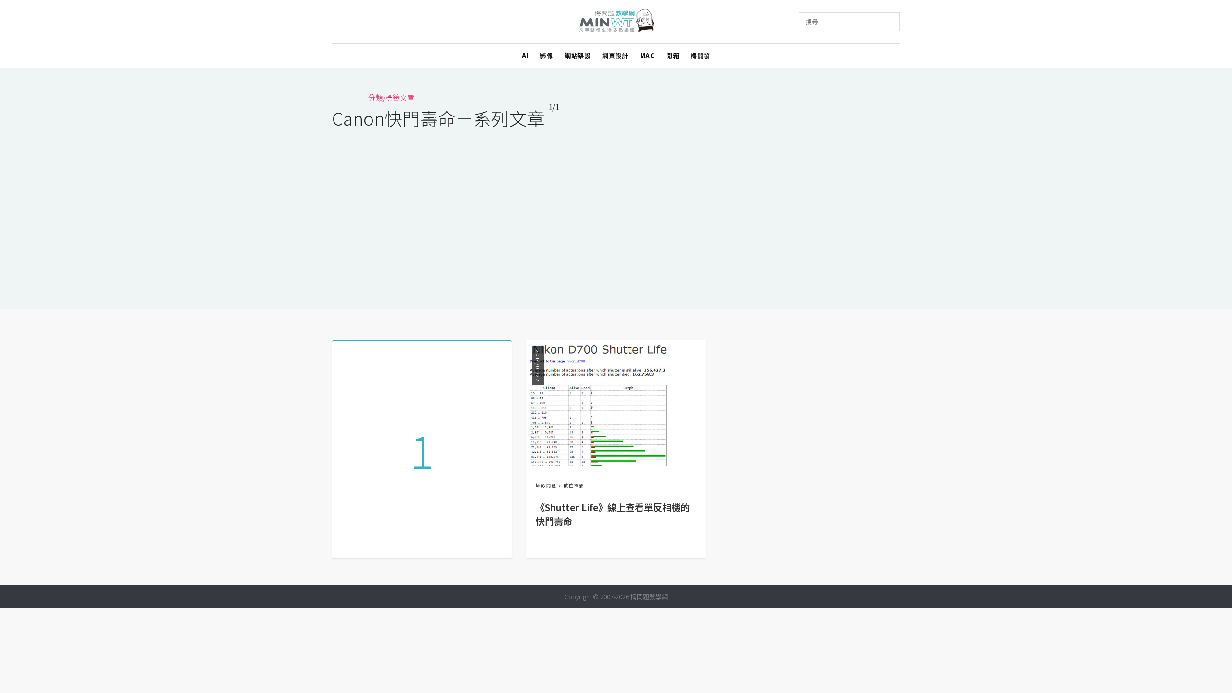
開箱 (672, 55)
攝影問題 (546, 485)
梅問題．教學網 (616, 22)
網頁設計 (615, 55)
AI (525, 55)
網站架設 (577, 55)
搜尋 (812, 21)
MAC (647, 55)
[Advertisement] (616, 212)
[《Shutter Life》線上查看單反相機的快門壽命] (616, 463)
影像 (546, 55)
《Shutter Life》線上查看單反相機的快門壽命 (613, 514)
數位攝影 (574, 485)
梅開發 (700, 55)
